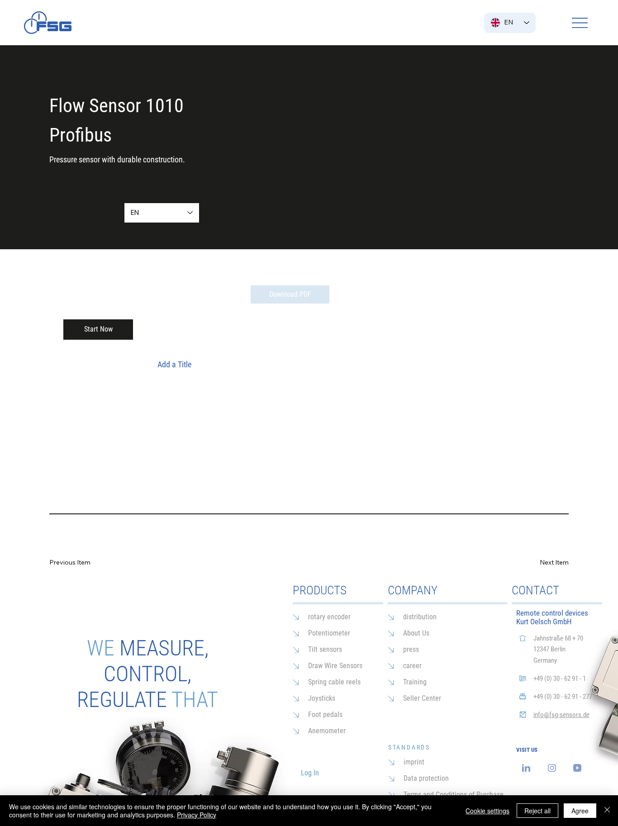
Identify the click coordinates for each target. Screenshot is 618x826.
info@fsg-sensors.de (561, 715)
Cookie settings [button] (487, 810)
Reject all (537, 810)
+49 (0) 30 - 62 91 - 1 (559, 678)
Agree (580, 810)
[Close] (607, 810)
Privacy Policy (196, 814)
